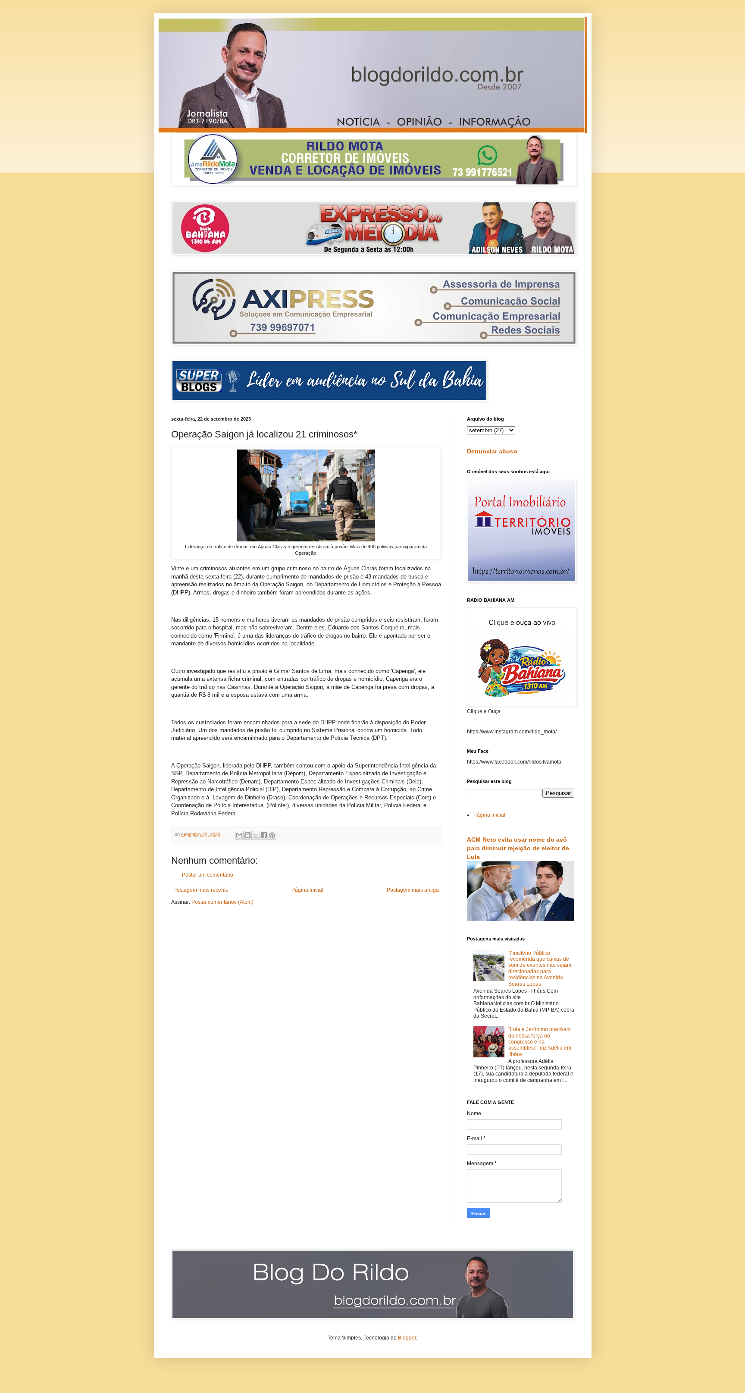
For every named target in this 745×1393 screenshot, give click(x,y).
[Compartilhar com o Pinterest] (272, 835)
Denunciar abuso (492, 451)
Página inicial (307, 890)
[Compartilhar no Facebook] (264, 835)
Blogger (407, 1338)
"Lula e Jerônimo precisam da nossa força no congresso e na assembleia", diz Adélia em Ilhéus (539, 1041)
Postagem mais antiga (413, 890)
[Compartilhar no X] (255, 835)
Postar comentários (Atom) (222, 902)
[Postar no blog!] (247, 835)
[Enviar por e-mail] (239, 835)
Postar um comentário (207, 875)
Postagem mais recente (201, 890)
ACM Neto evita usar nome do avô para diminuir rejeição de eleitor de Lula (518, 848)
